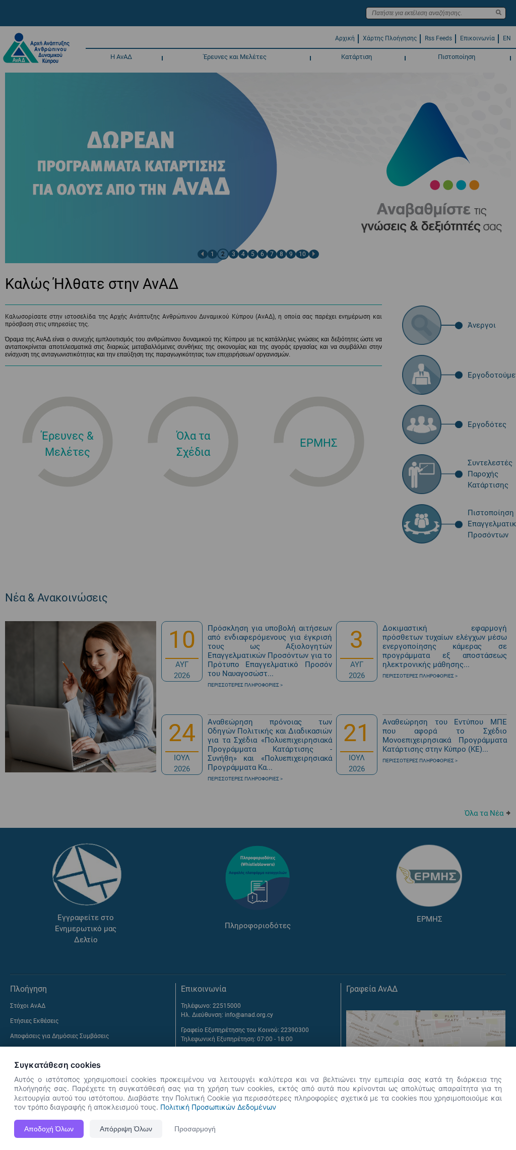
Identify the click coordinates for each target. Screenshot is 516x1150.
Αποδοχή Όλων (49, 1129)
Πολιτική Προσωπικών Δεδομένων (218, 1107)
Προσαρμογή (195, 1129)
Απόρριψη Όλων (126, 1129)
